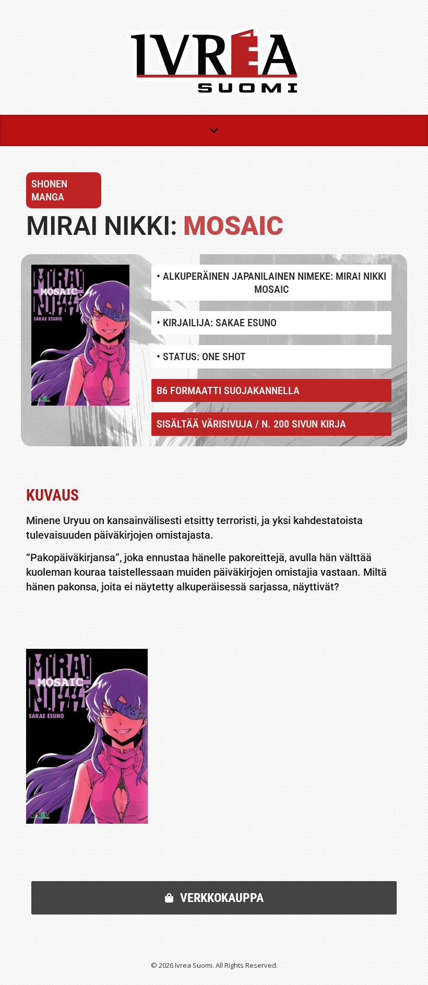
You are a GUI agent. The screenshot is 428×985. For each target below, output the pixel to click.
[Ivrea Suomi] (214, 61)
